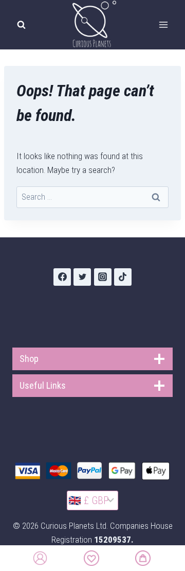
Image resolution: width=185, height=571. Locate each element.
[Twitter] (82, 277)
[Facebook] (62, 277)
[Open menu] (163, 24)
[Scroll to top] (171, 543)
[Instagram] (103, 277)
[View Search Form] (21, 24)
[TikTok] (123, 277)
